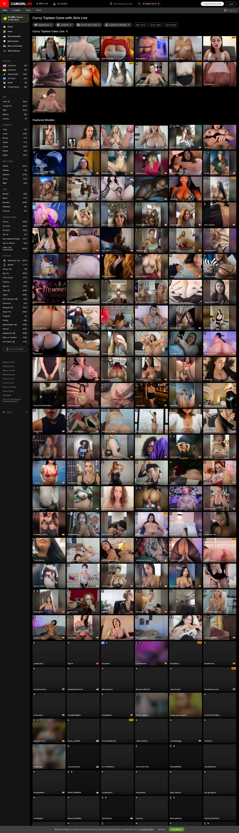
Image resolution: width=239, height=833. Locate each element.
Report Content (9, 370)
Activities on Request (118, 25)
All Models (7, 395)
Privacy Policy (8, 379)
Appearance (43, 25)
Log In (231, 4)
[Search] (139, 4)
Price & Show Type (89, 25)
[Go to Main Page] (21, 3)
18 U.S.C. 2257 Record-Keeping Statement (12, 400)
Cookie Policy (146, 829)
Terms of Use (8, 383)
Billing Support (9, 366)
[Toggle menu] (4, 3)
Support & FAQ (9, 362)
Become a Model (9, 387)
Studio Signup (8, 391)
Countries (65, 25)
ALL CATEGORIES (16, 349)
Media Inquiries (9, 375)
